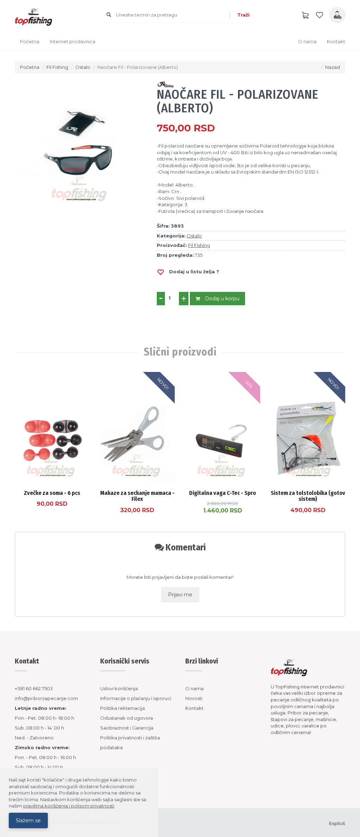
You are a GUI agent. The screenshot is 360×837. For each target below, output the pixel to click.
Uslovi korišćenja (119, 688)
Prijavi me (180, 594)
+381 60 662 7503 (34, 688)
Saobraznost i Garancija (126, 728)
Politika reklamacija (122, 708)
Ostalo (82, 67)
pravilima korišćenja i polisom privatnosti (68, 806)
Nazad (332, 67)
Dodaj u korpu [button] (221, 298)
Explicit (337, 823)
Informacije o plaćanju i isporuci (135, 698)
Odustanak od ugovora (126, 718)
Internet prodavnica (72, 41)
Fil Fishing (57, 67)
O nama (307, 41)
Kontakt (336, 41)
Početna (29, 41)
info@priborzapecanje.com (46, 698)
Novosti (193, 698)
